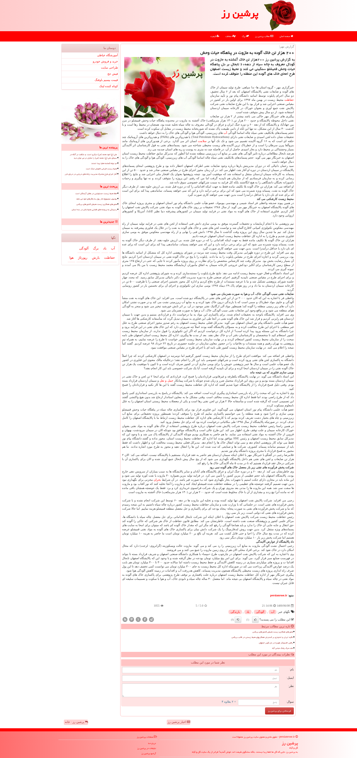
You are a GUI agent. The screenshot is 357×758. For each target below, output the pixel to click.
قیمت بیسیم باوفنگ (106, 80)
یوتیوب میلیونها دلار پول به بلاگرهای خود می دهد (96, 199)
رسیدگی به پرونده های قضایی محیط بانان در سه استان (94, 210)
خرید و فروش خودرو (105, 61)
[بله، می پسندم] (255, 620)
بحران (157, 479)
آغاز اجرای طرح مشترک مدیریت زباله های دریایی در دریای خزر (91, 174)
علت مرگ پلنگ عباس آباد (282, 648)
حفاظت (228, 36)
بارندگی (235, 611)
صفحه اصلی (285, 36)
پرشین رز (239, 13)
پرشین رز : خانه (75, 722)
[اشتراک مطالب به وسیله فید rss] (125, 619)
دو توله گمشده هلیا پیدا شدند (104, 163)
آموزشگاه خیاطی (107, 55)
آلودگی (260, 611)
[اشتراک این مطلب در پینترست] (131, 619)
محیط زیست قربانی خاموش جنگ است (101, 169)
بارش (96, 257)
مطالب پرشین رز (262, 36)
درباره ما (152, 743)
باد (247, 611)
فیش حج (112, 73)
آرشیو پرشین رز (148, 753)
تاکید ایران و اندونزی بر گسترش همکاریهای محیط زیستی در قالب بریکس (262, 637)
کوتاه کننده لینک (108, 86)
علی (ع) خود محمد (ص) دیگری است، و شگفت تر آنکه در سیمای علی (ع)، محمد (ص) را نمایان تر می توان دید (93, 156)
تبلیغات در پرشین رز (146, 748)
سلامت (202, 141)
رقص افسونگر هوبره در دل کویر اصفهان (276, 643)
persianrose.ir (278, 595)
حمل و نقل (166, 380)
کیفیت (213, 36)
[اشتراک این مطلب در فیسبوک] (145, 619)
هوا (71, 257)
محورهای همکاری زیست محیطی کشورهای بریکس (272, 632)
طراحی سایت (109, 67)
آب (225, 132)
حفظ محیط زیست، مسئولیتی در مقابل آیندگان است (96, 193)
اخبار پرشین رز (177, 722)
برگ (244, 36)
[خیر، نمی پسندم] (238, 620)
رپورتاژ (82, 257)
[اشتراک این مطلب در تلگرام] (151, 619)
